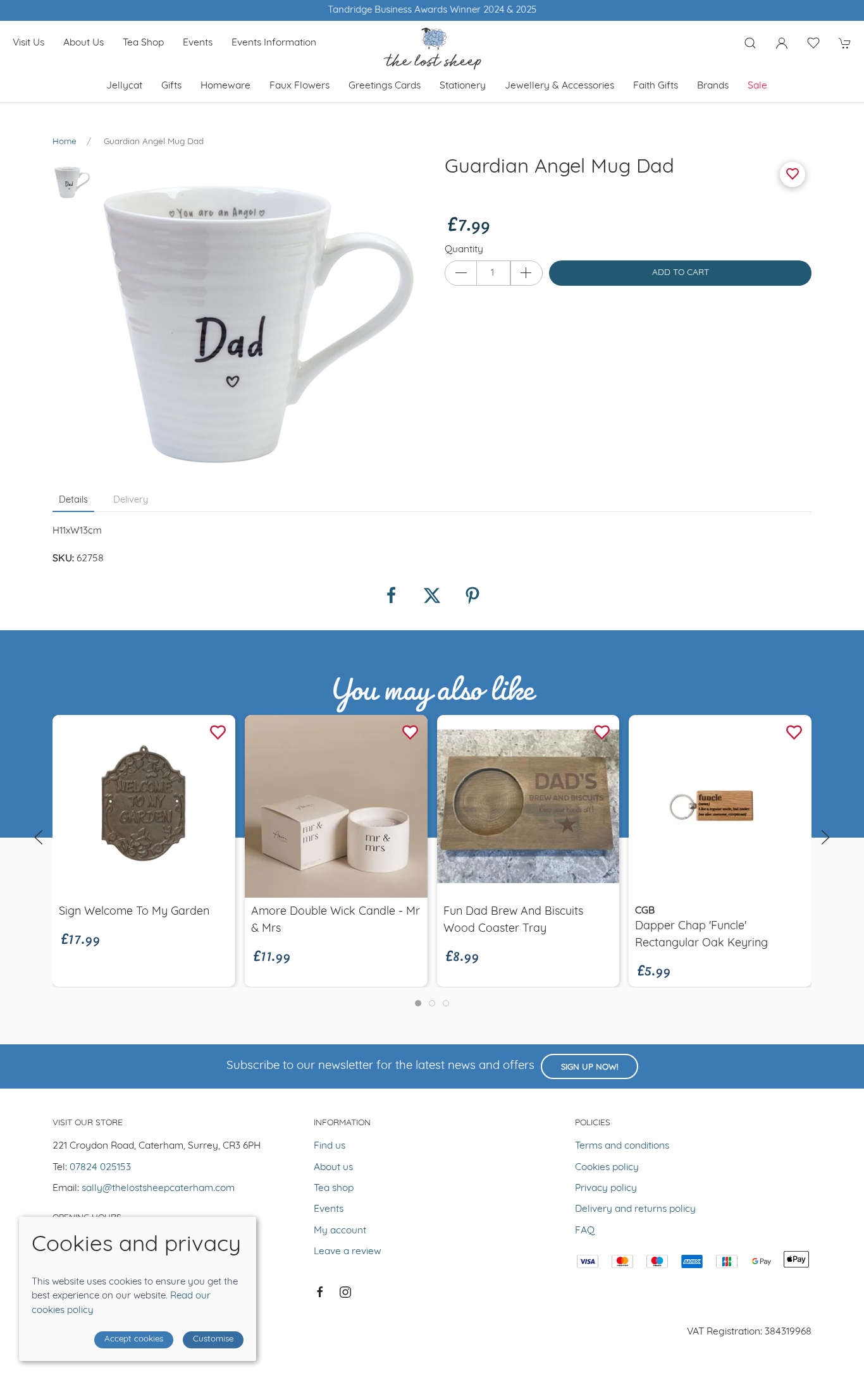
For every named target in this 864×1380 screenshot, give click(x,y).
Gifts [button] (171, 86)
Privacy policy (606, 1188)
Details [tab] (73, 500)
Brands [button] (713, 86)
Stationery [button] (463, 86)
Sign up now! (589, 1067)
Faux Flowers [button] (299, 86)
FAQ (585, 1231)
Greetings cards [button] (385, 86)
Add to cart (680, 273)
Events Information (273, 43)
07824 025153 (100, 1168)
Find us (329, 1146)
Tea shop (143, 43)
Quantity (464, 250)
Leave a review (347, 1252)
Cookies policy (607, 1168)
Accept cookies (133, 1339)
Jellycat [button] (124, 86)
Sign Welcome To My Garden (134, 912)
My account (340, 1231)
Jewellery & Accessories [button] (559, 86)
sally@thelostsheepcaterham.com (158, 1188)
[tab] (418, 1003)
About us (83, 43)
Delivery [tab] (130, 500)
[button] (750, 43)
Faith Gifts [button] (655, 86)
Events (198, 43)
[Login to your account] (781, 43)
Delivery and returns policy (635, 1209)
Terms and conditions (622, 1146)
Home (64, 142)
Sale (757, 86)
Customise (213, 1339)
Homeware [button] (225, 86)
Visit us (28, 43)
